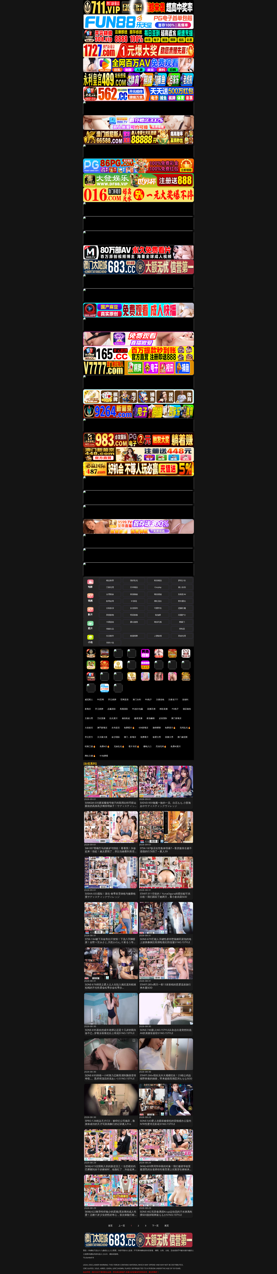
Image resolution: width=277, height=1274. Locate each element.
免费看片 (144, 737)
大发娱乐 (89, 727)
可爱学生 (158, 608)
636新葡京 (143, 727)
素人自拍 (182, 587)
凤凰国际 (124, 708)
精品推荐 (110, 580)
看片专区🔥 (134, 746)
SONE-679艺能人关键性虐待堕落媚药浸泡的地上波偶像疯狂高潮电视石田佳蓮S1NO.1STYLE (165, 940)
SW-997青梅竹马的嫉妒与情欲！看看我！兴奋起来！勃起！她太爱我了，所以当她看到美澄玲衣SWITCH (111, 851)
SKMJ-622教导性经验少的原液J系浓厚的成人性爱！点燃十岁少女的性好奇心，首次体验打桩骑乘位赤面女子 (111, 1215)
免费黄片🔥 (170, 727)
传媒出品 (110, 628)
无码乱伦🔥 (185, 727)
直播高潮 (151, 708)
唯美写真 (158, 622)
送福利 (185, 699)
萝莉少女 (182, 580)
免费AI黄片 (176, 746)
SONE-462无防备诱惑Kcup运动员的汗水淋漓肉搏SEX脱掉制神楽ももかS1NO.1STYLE (166, 1213)
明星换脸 (134, 615)
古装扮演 (110, 608)
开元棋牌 (112, 699)
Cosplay (158, 587)
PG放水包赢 (137, 708)
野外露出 (182, 601)
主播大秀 (89, 718)
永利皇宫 (116, 727)
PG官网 (100, 699)
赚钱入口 (147, 746)
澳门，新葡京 (130, 737)
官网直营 (124, 699)
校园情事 (134, 635)
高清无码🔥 (161, 746)
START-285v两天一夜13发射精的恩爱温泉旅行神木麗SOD (165, 986)
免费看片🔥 (129, 727)
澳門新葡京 (102, 727)
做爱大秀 (157, 737)
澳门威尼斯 (182, 737)
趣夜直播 (138, 718)
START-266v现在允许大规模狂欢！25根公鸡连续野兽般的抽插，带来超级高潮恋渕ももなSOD (166, 1077)
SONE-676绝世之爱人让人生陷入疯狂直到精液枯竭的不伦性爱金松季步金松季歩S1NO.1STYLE (110, 987)
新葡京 (88, 708)
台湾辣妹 (110, 594)
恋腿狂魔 (182, 608)
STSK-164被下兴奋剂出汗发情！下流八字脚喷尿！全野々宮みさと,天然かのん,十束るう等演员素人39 (110, 942)
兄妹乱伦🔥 (119, 746)
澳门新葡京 (176, 718)
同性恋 (182, 628)
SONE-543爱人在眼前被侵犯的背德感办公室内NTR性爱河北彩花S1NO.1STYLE (165, 1122)
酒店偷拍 (187, 708)
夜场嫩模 (151, 718)
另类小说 (110, 642)
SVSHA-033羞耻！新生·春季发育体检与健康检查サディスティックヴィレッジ (110, 895)
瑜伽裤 (158, 615)
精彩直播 (164, 708)
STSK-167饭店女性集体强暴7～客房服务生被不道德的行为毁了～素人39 (166, 849)
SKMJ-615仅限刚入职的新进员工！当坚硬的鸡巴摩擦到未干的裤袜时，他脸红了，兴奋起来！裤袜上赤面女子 (111, 1169)
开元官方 (89, 737)
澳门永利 (137, 699)
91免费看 (104, 755)
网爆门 (182, 622)
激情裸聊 (157, 727)
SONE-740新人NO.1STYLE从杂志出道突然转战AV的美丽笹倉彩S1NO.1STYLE (165, 1031)
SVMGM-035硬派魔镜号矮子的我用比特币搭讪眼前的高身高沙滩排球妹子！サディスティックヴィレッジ (111, 806)
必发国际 (163, 718)
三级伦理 (110, 587)
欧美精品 (158, 580)
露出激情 (134, 622)
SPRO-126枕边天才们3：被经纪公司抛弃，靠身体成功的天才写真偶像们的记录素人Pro (110, 1122)
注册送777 (173, 699)
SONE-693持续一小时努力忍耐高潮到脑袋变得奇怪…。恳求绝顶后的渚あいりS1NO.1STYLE (110, 1077)
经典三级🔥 (90, 746)
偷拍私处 (126, 718)
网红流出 (158, 601)
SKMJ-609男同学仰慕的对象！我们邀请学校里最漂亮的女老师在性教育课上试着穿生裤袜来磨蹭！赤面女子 (166, 1169)
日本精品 (134, 587)
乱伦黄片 (114, 718)
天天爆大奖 (102, 737)
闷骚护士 (182, 615)
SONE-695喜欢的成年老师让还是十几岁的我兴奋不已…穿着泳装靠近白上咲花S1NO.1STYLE (110, 1031)
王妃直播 (101, 718)
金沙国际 (116, 737)
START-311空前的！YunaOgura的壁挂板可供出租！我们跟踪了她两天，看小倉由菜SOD (165, 895)
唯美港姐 (158, 594)
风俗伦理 (182, 635)
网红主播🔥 (90, 755)
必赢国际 (111, 708)
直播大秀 (169, 737)
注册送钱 (160, 699)
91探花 (134, 601)
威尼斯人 (89, 699)
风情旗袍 (110, 615)
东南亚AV (182, 594)
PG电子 (148, 699)
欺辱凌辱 (110, 601)
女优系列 (134, 608)
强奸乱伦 (134, 580)
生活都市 (110, 635)
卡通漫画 (110, 622)
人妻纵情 (158, 635)
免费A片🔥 (105, 746)
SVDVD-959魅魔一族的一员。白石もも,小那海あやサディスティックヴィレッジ (165, 804)
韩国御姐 (134, 594)
